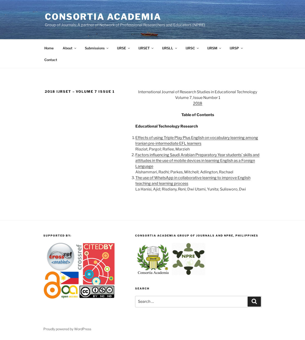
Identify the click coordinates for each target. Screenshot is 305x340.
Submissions (95, 48)
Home (49, 48)
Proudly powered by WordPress (67, 329)
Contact (50, 60)
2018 (197, 103)
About (67, 48)
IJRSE (121, 48)
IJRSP (234, 48)
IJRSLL (167, 48)
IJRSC (190, 48)
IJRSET (144, 48)
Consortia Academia (103, 16)
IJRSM (212, 48)
